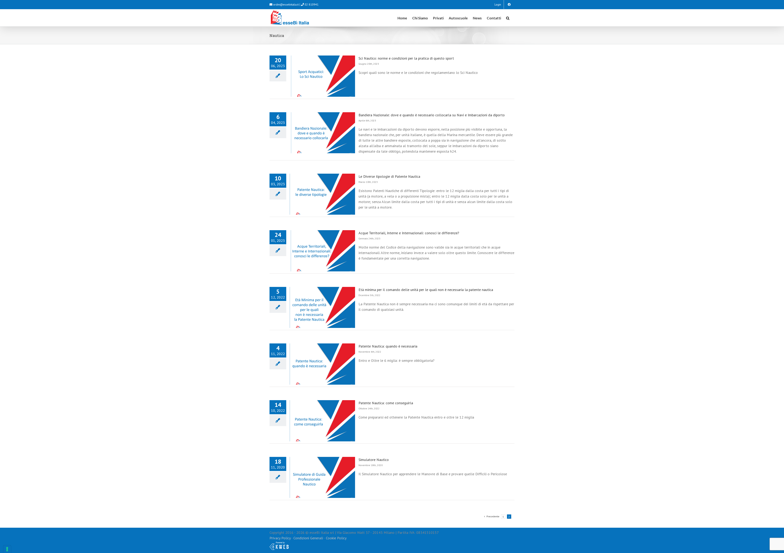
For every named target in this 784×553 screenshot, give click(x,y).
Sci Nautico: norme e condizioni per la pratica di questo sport (406, 58)
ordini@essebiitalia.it (286, 4)
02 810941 (311, 4)
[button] (507, 17)
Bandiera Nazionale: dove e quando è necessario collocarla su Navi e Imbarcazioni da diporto (432, 115)
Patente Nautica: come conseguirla (386, 403)
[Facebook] (509, 4)
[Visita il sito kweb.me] (279, 543)
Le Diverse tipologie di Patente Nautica (389, 176)
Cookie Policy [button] (336, 538)
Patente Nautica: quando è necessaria (388, 346)
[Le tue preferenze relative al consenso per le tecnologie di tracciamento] (7, 549)
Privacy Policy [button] (280, 538)
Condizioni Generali (308, 538)
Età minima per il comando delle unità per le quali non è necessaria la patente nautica (426, 289)
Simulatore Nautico (374, 459)
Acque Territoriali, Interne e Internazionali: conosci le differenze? (409, 233)
